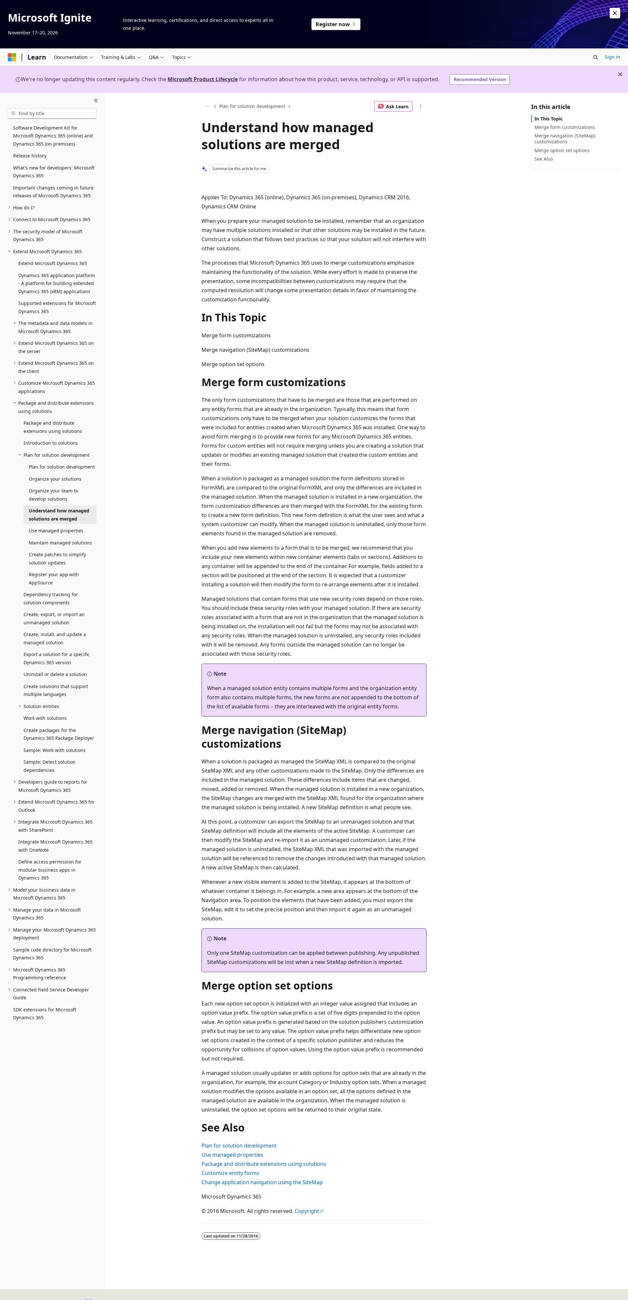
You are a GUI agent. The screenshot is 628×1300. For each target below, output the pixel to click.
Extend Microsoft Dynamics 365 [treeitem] (52, 263)
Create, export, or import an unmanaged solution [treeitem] (54, 618)
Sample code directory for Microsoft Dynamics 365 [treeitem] (52, 954)
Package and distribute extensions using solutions (263, 1163)
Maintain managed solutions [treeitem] (60, 543)
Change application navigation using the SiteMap (262, 1182)
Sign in (612, 57)
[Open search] (595, 57)
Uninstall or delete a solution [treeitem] (55, 674)
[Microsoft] (12, 57)
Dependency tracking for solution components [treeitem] (51, 598)
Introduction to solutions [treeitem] (51, 443)
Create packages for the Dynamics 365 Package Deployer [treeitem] (59, 734)
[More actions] (421, 106)
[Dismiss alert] (615, 13)
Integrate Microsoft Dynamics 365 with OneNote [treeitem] (55, 846)
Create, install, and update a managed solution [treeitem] (55, 638)
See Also (543, 159)
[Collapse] (96, 101)
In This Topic (548, 119)
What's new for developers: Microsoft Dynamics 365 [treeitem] (54, 172)
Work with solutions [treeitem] (45, 718)
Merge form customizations (564, 127)
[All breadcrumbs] (207, 106)
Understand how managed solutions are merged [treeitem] (59, 515)
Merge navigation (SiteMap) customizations (564, 139)
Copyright (307, 1211)
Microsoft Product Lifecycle (202, 79)
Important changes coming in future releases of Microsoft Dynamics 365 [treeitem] (53, 192)
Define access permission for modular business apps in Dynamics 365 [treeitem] (49, 870)
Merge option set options (562, 150)
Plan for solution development (252, 106)
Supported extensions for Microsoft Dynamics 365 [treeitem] (57, 307)
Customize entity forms (230, 1173)
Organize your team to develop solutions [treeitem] (53, 495)
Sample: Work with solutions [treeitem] (55, 750)
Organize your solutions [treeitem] (55, 479)
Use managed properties (232, 1154)
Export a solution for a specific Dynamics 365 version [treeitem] (57, 658)
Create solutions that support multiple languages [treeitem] (56, 690)
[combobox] (52, 113)
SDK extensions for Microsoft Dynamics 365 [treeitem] (44, 1013)
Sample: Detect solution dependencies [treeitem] (50, 766)
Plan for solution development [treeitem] (62, 467)
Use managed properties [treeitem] (56, 530)
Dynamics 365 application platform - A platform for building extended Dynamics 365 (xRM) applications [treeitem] (56, 283)
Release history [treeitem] (29, 155)
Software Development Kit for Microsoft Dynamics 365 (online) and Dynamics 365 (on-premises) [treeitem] (53, 136)
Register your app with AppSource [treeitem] (54, 578)
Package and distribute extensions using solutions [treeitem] (53, 427)
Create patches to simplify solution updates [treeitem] (57, 558)
